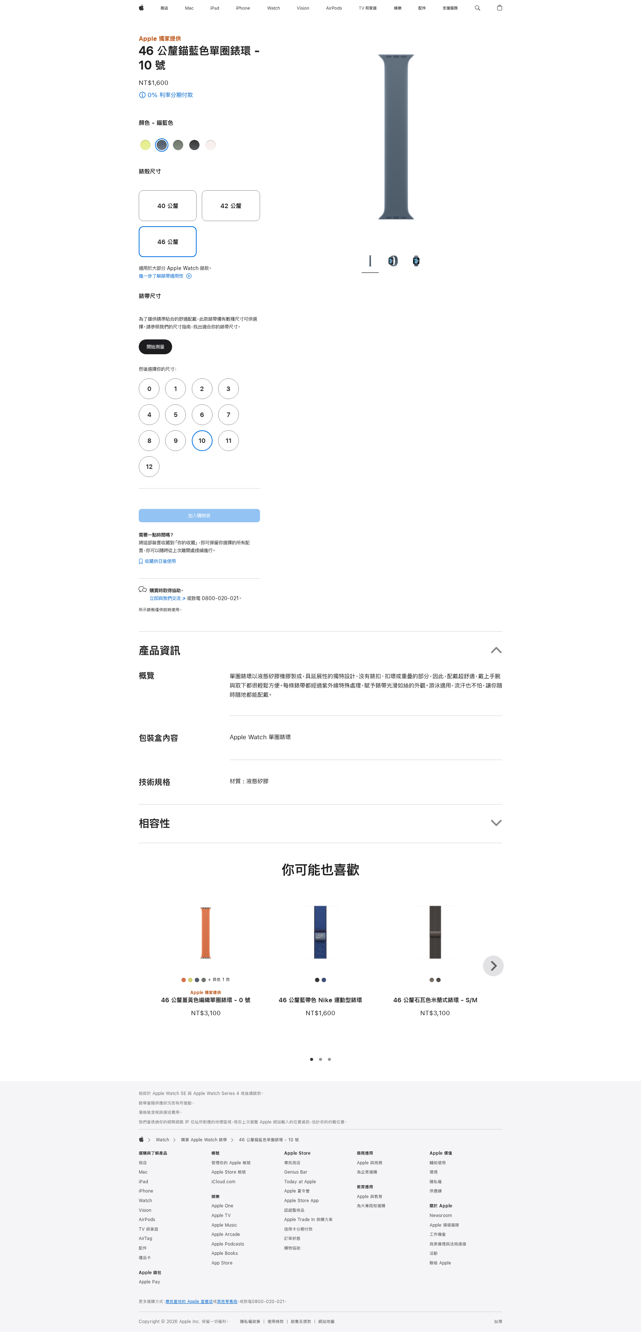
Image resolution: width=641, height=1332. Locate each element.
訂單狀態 (292, 1238)
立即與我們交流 (167, 598)
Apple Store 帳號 (228, 1172)
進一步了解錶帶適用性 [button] (162, 276)
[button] (477, 8)
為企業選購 (367, 1172)
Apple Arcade (225, 1234)
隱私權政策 (250, 1321)
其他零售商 (227, 1301)
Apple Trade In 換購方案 (308, 1219)
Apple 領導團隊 (444, 1225)
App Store (222, 1263)
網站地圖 (326, 1321)
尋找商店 (292, 1163)
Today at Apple (300, 1182)
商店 (143, 1163)
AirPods (147, 1219)
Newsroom (441, 1215)
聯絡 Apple (440, 1263)
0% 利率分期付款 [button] (187, 95)
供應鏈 (436, 1191)
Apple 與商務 (369, 1163)
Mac (143, 1172)
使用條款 (275, 1321)
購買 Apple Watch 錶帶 (204, 1140)
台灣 (498, 1321)
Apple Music (224, 1225)
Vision (145, 1210)
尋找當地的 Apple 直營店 (189, 1301)
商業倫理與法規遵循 (448, 1244)
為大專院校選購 (371, 1206)
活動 (434, 1253)
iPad (143, 1182)
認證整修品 (294, 1210)
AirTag (145, 1238)
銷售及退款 (301, 1321)
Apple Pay (149, 1282)
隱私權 (436, 1182)
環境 (434, 1172)
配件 (143, 1248)
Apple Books (224, 1253)
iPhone (146, 1191)
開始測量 (155, 346)
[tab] (370, 262)
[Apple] (141, 1139)
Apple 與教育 (369, 1196)
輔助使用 (438, 1163)
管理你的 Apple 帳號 (231, 1163)
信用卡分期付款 (298, 1229)
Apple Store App (301, 1200)
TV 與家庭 (148, 1229)
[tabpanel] (396, 141)
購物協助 (292, 1248)
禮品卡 (145, 1258)
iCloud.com (223, 1182)
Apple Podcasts (227, 1244)
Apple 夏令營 (297, 1191)
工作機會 (438, 1234)
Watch (162, 1140)
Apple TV (221, 1215)
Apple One (222, 1206)
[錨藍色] (161, 145)
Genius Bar (296, 1172)
